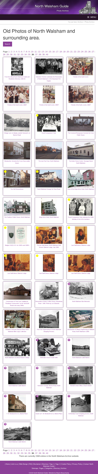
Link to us (14, 464)
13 (43, 52)
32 (18, 55)
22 (75, 52)
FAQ (30, 464)
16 (53, 52)
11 (36, 52)
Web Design (23, 464)
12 (39, 52)
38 (40, 55)
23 (79, 52)
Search (7, 44)
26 (89, 52)
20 (68, 52)
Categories (48, 468)
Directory (45, 464)
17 (57, 52)
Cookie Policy (66, 464)
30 (11, 55)
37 (36, 55)
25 (86, 52)
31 (15, 55)
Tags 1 (51, 464)
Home (8, 464)
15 (50, 52)
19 (64, 52)
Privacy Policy (77, 464)
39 (43, 55)
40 (47, 55)
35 (29, 55)
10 (32, 52)
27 (93, 52)
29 (8, 55)
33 (22, 55)
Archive (80, 22)
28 (4, 55)
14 (46, 52)
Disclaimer (37, 464)
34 (25, 55)
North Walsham (47, 5)
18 (61, 52)
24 (82, 52)
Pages (41, 468)
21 (71, 52)
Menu (93, 17)
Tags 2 (57, 464)
